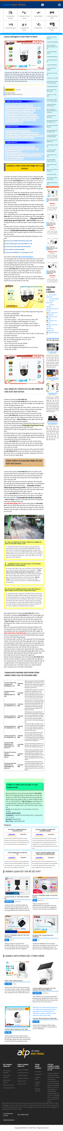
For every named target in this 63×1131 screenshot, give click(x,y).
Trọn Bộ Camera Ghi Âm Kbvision (12, 146)
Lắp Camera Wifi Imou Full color (52, 170)
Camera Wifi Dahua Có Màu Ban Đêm (52, 135)
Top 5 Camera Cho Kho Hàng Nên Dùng (14, 115)
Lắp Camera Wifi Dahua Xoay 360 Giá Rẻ (52, 47)
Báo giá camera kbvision (30, 115)
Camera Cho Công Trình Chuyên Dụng (52, 100)
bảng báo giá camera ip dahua (12, 117)
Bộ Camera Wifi (8, 1085)
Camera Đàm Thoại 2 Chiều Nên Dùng (14, 122)
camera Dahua (54, 299)
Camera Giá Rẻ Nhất (52, 86)
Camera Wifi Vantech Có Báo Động (13, 133)
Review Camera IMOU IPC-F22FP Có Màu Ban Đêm (52, 379)
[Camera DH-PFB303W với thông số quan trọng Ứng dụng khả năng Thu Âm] (45, 924)
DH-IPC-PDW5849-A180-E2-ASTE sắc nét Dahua (17, 936)
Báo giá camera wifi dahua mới (52, 140)
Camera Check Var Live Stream (25, 105)
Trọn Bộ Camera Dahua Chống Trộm (30, 149)
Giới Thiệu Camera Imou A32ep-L (52, 394)
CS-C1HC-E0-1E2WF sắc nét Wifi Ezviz (52, 224)
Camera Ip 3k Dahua (52, 56)
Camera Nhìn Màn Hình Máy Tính (51, 105)
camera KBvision (50, 306)
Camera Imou (21, 1081)
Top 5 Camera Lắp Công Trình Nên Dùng (14, 108)
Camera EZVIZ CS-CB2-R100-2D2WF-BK (17, 897)
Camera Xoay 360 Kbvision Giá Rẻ (51, 150)
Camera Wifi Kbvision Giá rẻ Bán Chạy (52, 131)
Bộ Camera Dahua (6, 1081)
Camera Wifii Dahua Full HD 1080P (30, 133)
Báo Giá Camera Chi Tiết (11, 105)
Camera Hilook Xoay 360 (52, 183)
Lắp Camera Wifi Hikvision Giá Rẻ (25, 135)
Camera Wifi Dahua (38, 135)
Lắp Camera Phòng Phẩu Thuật (52, 90)
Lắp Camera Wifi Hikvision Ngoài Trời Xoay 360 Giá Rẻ (17, 131)
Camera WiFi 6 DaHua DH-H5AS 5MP (45, 1018)
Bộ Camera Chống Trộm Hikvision (33, 156)
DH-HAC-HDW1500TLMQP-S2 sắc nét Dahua (45, 896)
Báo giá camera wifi (25, 117)
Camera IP (38, 1074)
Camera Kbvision (22, 1073)
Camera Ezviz (21, 1084)
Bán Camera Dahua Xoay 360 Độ (52, 178)
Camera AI (38, 1072)
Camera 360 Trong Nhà (52, 155)
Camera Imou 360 (51, 174)
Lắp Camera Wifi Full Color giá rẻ (12, 138)
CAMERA (14, 5)
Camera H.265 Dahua (52, 42)
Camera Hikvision (22, 1070)
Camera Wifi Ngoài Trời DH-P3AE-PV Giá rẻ (20, 37)
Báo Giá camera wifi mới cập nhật (13, 110)
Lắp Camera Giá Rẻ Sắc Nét (37, 154)
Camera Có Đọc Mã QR (52, 73)
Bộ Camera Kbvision (6, 1076)
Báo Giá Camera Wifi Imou (28, 138)
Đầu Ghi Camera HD (50, 330)
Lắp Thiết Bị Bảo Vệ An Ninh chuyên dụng (14, 158)
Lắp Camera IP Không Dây (52, 314)
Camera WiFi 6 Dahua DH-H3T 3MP (16, 1029)
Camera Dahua (22, 1075)
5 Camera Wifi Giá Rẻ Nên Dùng (12, 113)
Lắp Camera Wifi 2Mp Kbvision (52, 126)
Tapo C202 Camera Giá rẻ (13, 981)
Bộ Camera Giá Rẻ (9, 1088)
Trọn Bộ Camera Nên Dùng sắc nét (13, 149)
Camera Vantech (23, 1078)
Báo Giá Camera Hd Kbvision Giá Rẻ (52, 423)
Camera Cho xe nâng (52, 78)
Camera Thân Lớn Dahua (51, 69)
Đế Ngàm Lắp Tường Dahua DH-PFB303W (43, 936)
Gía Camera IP (35, 117)
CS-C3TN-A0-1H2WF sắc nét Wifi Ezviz (52, 272)
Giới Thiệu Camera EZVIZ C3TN (52, 352)
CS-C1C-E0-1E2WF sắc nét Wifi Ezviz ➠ (53, 200)
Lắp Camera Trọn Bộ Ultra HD (27, 146)
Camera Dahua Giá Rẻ (52, 60)
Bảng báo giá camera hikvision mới (27, 120)
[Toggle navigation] (59, 5)
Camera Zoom (37, 1078)
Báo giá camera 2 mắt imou (11, 120)
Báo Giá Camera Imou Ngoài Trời (32, 108)
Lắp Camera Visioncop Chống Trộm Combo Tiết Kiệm (17, 154)
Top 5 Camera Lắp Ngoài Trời (28, 110)
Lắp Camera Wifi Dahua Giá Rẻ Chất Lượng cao (52, 111)
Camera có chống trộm (51, 95)
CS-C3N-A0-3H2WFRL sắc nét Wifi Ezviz (53, 248)
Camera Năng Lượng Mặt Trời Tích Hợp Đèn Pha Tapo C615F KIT (44, 989)
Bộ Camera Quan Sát (51, 296)
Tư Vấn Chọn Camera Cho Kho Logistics (52, 82)
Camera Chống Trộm (37, 1084)
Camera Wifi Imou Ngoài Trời (51, 116)
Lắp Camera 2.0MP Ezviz (10, 135)
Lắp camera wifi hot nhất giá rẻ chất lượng (14, 156)
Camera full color (37, 1090)
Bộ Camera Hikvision (6, 1072)
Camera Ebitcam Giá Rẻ (52, 145)
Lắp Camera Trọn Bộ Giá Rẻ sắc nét (13, 151)
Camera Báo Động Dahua (51, 52)
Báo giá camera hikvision (27, 113)
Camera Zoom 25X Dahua (51, 37)
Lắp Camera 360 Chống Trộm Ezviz (51, 160)
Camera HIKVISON (50, 302)
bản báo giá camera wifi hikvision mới (52, 121)
